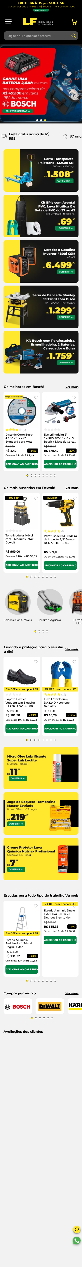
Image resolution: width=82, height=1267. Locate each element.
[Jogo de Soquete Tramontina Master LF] (41, 835)
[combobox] (41, 35)
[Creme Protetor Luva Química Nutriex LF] (41, 881)
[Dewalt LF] (50, 1013)
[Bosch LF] (17, 1013)
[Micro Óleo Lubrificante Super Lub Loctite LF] (41, 790)
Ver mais (72, 387)
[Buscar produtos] (73, 35)
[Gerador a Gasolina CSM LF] (41, 283)
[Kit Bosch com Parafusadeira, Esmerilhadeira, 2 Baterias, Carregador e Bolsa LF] (41, 374)
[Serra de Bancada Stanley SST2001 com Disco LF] (41, 329)
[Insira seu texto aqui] (50, 615)
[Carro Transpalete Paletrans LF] (41, 192)
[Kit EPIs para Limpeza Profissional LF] (41, 238)
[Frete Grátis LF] (41, 6)
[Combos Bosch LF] (41, 83)
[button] (76, 1230)
